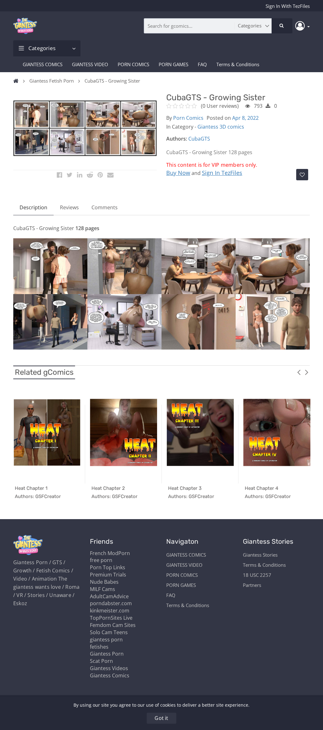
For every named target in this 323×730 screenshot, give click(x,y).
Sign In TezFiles (222, 173)
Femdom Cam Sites (113, 625)
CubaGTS (199, 138)
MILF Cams (102, 589)
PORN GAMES (173, 64)
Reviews (69, 207)
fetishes (99, 646)
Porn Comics (188, 117)
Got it (161, 718)
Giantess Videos (109, 668)
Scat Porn (101, 661)
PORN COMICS (133, 64)
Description (33, 207)
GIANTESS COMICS (42, 64)
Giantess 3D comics (220, 126)
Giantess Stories (260, 555)
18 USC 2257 (257, 575)
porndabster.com (111, 603)
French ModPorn (110, 553)
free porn (101, 560)
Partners (252, 585)
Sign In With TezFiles (288, 6)
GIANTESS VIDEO (90, 64)
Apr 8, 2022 (245, 117)
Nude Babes (104, 581)
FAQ (202, 64)
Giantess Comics (109, 675)
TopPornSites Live (111, 617)
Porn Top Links (107, 567)
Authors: (176, 138)
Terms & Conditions (237, 64)
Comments (104, 207)
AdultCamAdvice (109, 596)
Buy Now (178, 173)
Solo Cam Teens (109, 632)
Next (306, 372)
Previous (299, 372)
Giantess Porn (107, 653)
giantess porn (106, 639)
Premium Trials (108, 574)
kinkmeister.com (109, 610)
